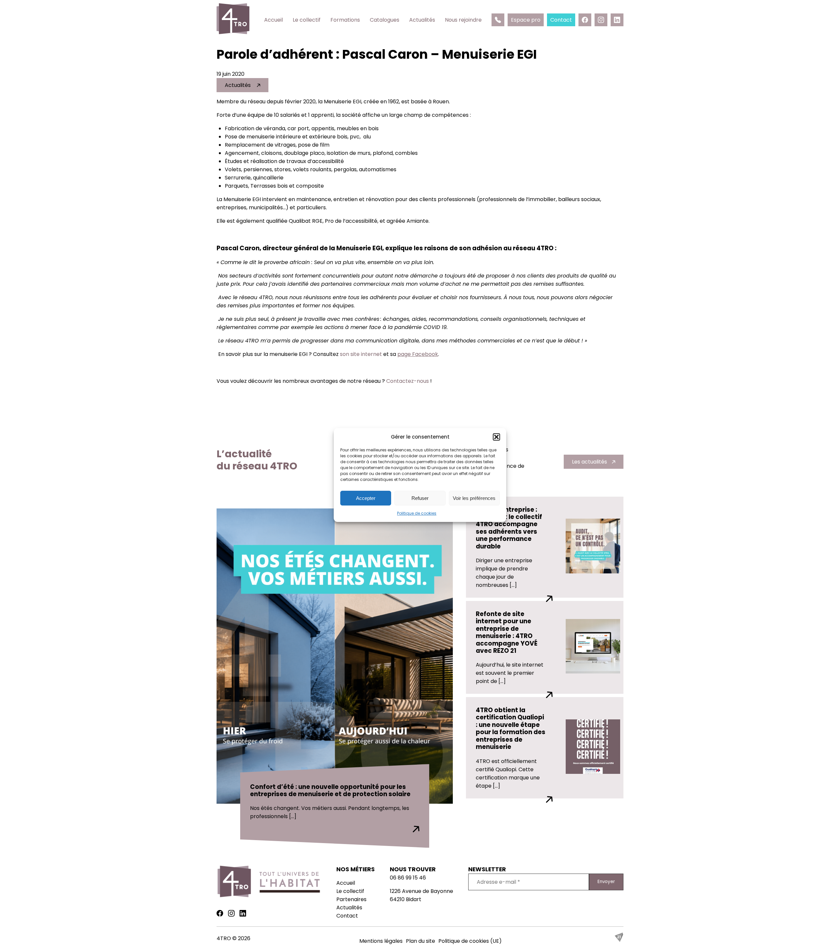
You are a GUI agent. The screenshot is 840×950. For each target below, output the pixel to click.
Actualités (422, 20)
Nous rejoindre (463, 20)
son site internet (361, 354)
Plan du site (420, 941)
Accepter (365, 498)
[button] (496, 437)
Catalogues (384, 20)
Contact (347, 915)
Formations (345, 20)
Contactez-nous (407, 381)
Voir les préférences (474, 498)
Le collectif (307, 20)
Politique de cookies (416, 513)
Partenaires (351, 899)
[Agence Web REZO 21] (618, 940)
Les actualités (589, 461)
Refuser (420, 498)
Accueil (273, 20)
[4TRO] (233, 19)
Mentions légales (381, 941)
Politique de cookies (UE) (470, 941)
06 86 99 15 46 (408, 877)
